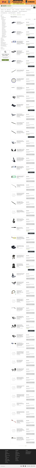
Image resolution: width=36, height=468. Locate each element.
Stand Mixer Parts (4, 33)
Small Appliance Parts (3, 19)
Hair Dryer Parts (3, 24)
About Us (6, 451)
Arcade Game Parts (28, 9)
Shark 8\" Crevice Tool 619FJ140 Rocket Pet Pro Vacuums (20, 228)
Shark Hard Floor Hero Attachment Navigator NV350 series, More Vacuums (20, 88)
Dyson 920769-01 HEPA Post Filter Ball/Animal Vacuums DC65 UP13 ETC (20, 79)
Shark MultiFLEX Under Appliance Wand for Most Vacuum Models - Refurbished (20, 132)
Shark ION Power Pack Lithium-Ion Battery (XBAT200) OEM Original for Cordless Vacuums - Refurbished (20, 52)
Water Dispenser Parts (4, 36)
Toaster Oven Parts (4, 34)
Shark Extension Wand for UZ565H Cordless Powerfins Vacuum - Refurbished (20, 378)
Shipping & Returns (7, 453)
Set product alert (30, 75)
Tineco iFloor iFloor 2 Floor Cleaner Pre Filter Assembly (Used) (20, 246)
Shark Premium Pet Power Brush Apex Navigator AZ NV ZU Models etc (20, 141)
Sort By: (26, 19)
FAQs (5, 454)
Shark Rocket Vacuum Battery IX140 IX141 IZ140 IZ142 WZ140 (20, 177)
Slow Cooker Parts (4, 32)
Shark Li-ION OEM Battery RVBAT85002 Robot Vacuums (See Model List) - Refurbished (20, 238)
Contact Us (6, 452)
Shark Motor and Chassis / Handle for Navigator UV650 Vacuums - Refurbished (20, 220)
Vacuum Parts (3, 35)
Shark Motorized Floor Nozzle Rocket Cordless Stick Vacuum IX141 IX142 (20, 412)
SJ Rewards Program (7, 460)
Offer (5, 9)
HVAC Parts (2, 18)
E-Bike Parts (2, 9)
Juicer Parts (3, 28)
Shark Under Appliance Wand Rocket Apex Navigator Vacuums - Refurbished (20, 123)
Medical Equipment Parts (8, 11)
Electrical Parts (17, 9)
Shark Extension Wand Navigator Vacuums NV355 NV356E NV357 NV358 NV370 (20, 211)
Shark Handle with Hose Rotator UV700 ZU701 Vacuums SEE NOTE (20, 361)
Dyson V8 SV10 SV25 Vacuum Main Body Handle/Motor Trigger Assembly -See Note (20, 256)
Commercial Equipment (14, 11)
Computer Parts (23, 9)
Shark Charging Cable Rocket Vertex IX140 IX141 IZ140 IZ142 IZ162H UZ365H (20, 369)
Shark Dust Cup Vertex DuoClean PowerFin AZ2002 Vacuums (20, 404)
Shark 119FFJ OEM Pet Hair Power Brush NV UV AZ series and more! (20, 96)
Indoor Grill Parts (3, 27)
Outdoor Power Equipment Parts (23, 11)
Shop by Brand (17, 460)
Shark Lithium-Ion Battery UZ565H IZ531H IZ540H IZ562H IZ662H (20, 105)
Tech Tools (2, 11)
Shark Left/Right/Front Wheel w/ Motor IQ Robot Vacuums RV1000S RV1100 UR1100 (20, 150)
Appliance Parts (9, 9)
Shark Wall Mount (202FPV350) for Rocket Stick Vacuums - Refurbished (20, 23)
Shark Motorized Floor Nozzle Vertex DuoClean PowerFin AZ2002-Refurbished (20, 194)
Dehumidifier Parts (4, 23)
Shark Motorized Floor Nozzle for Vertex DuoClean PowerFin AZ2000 (20, 387)
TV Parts (13, 9)
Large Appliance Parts (3, 17)
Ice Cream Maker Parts (4, 26)
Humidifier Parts (3, 25)
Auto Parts (16, 454)
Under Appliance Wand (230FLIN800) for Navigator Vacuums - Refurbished (20, 202)
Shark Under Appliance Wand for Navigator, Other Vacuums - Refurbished (20, 185)
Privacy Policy (6, 462)
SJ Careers (6, 461)
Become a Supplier (7, 459)
